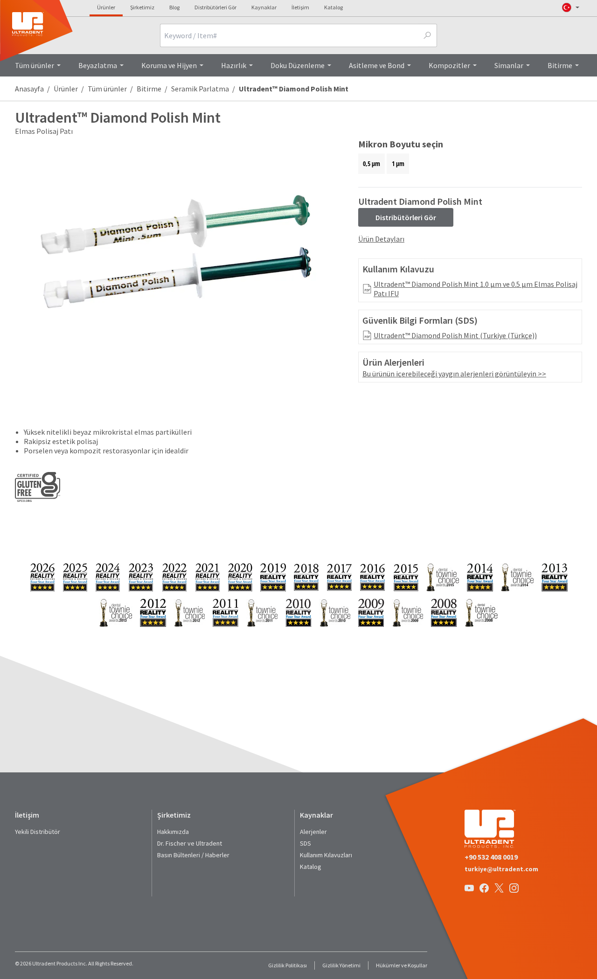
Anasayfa (29, 88)
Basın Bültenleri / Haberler (193, 855)
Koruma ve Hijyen (169, 65)
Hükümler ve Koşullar (401, 965)
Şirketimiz (142, 7)
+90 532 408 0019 (491, 856)
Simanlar (508, 65)
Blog (174, 7)
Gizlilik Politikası (287, 965)
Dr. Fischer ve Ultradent (189, 843)
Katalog (333, 7)
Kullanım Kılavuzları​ (326, 855)
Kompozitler (449, 65)
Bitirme (560, 65)
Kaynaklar (264, 7)
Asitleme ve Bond (376, 65)
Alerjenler (313, 831)
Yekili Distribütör (37, 831)
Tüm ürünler (34, 65)
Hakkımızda (173, 831)
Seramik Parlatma (200, 88)
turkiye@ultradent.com (501, 869)
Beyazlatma (97, 65)
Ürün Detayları (381, 238)
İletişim (300, 7)
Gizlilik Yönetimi (341, 965)
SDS (305, 843)
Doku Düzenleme (298, 65)
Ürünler (106, 7)
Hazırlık (233, 65)
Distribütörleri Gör (215, 7)
